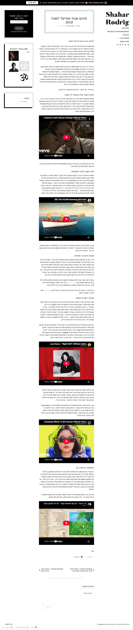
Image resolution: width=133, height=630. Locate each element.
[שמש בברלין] (24, 66)
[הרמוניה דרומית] (14, 56)
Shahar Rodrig (70, 26)
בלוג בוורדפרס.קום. (123, 624)
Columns (124, 38)
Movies (125, 28)
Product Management (118, 32)
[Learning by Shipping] (24, 77)
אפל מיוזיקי (47, 290)
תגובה (47, 607)
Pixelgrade (100, 624)
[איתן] (14, 67)
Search (27, 98)
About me (124, 42)
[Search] (12, 101)
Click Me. (19, 28)
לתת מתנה (32, 3)
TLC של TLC (71, 282)
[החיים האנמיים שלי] (24, 56)
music (126, 35)
